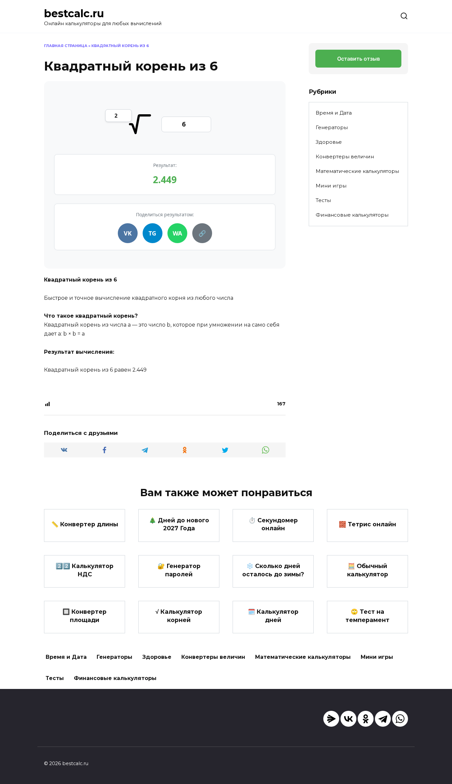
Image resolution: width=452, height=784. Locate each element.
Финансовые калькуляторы (352, 215)
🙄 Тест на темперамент (367, 615)
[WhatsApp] (400, 719)
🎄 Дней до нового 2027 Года (179, 524)
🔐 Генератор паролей (179, 570)
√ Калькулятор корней (179, 615)
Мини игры (331, 186)
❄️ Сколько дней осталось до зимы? (273, 570)
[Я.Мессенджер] (331, 719)
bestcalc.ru (74, 13)
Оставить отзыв (358, 58)
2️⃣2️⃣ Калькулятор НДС (84, 570)
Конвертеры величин (345, 156)
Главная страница (65, 45)
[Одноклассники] (366, 719)
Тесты (323, 200)
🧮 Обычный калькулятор (367, 570)
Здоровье (329, 142)
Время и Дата (334, 113)
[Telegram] (383, 719)
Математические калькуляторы (357, 171)
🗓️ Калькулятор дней (273, 615)
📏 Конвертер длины (84, 524)
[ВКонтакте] (348, 719)
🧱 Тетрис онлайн (367, 524)
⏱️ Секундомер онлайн (273, 524)
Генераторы (332, 127)
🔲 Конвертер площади (85, 615)
